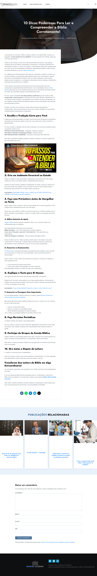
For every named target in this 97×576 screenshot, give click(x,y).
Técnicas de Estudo (58, 38)
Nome (17, 514)
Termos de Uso (52, 565)
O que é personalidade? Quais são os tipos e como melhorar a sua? (32, 288)
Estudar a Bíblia (9, 222)
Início (25, 4)
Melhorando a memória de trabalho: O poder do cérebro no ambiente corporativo (61, 455)
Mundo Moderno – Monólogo (36, 453)
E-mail (17, 521)
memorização (10, 251)
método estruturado (29, 70)
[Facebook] (50, 561)
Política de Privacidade (64, 565)
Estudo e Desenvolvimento (29, 38)
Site (16, 528)
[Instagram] (57, 561)
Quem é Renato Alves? (36, 4)
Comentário (19, 492)
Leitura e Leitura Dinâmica (45, 38)
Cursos (47, 4)
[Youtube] (53, 561)
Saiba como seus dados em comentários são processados (58, 542)
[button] (88, 4)
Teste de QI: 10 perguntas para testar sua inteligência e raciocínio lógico (11, 455)
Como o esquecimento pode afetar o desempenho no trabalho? (85, 463)
